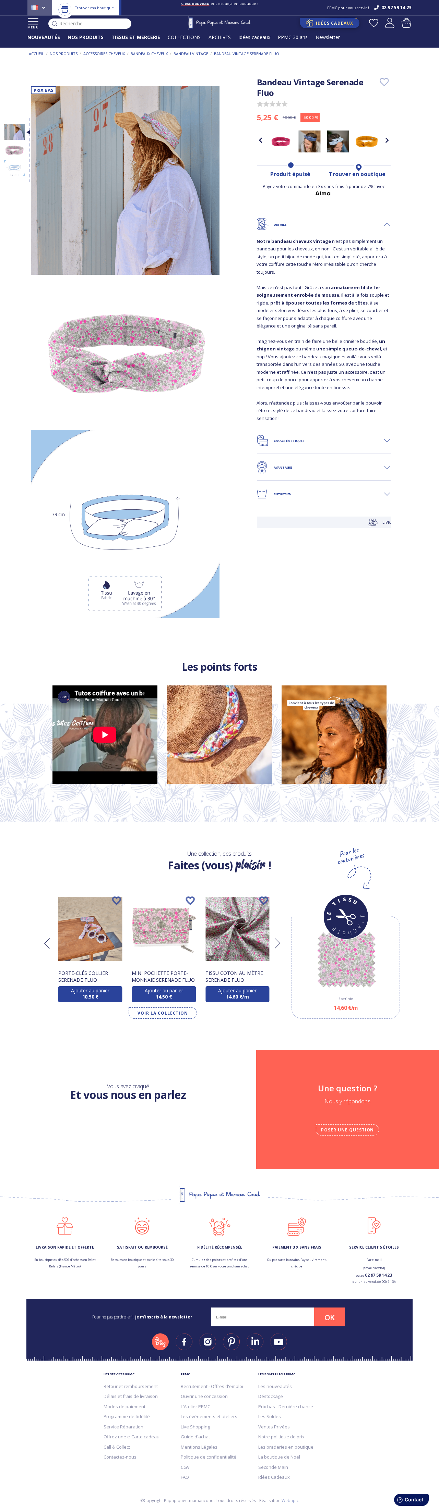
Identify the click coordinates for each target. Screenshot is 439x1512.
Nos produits (64, 53)
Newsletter (328, 37)
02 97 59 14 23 (378, 1275)
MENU (33, 27)
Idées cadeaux (254, 37)
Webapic (290, 1500)
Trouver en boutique (357, 174)
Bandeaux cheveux (149, 53)
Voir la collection (163, 1013)
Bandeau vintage (191, 53)
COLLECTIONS (184, 37)
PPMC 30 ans (293, 37)
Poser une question (347, 1130)
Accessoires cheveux (104, 53)
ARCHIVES (220, 37)
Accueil (36, 53)
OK (329, 1317)
